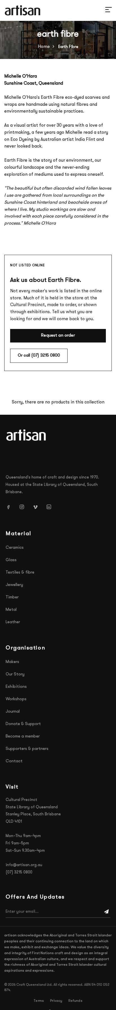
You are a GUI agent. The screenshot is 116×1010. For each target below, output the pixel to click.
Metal (11, 610)
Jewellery (14, 585)
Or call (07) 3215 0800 (39, 356)
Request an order (58, 335)
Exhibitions (16, 687)
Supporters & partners (27, 749)
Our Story (15, 674)
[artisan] (27, 435)
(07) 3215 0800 (19, 872)
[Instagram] (24, 507)
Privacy (56, 1001)
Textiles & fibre (20, 572)
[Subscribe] (106, 912)
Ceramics (15, 548)
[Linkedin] (51, 507)
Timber (12, 597)
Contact (14, 761)
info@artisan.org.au (24, 865)
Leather (13, 622)
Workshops (16, 699)
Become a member (23, 736)
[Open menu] (102, 10)
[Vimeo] (37, 507)
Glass (11, 560)
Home (44, 47)
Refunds (75, 1001)
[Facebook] (10, 507)
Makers (12, 662)
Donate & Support (23, 724)
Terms (39, 1001)
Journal (13, 712)
